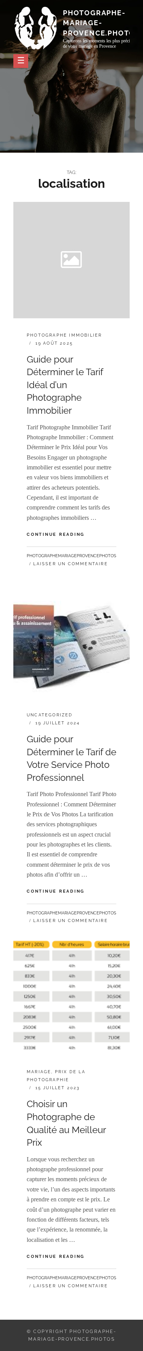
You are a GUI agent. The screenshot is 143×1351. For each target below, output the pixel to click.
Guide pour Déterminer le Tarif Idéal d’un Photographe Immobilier (65, 385)
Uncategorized (50, 715)
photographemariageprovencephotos (71, 555)
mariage (39, 1071)
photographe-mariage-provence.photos (101, 23)
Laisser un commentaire (70, 563)
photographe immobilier (64, 335)
